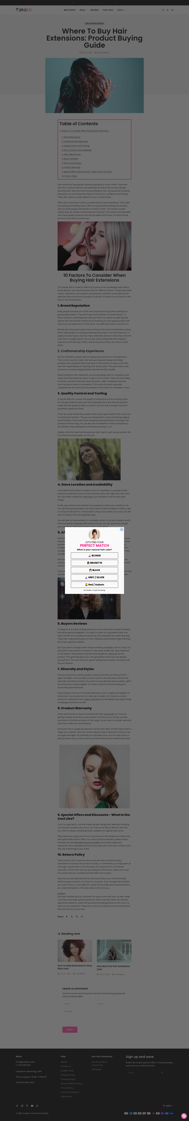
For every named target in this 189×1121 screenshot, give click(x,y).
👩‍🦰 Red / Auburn (94, 584)
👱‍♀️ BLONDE (94, 555)
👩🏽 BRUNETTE (94, 562)
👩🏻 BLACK (94, 570)
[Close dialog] (121, 529)
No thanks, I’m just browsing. (94, 590)
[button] (184, 1116)
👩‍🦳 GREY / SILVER (94, 577)
